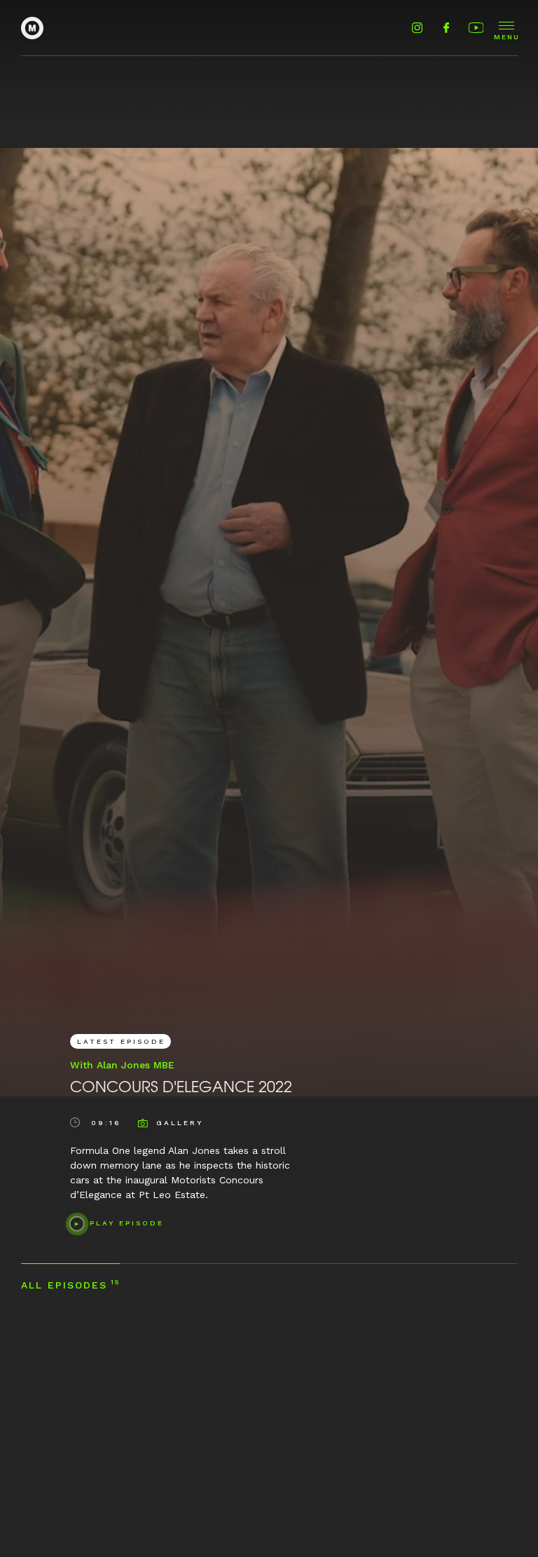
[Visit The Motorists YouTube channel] (474, 28)
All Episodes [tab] (70, 1284)
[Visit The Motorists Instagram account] (417, 28)
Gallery (179, 1123)
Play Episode (127, 1223)
